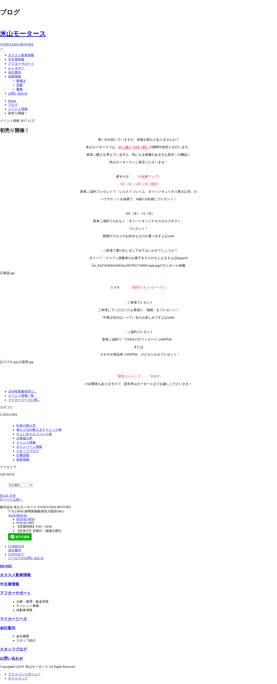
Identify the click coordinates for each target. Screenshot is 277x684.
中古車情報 (16, 59)
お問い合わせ (18, 93)
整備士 (21, 80)
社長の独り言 (26, 425)
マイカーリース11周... (24, 400)
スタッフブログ (27, 451)
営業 (19, 85)
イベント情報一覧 (21, 395)
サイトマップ (18, 678)
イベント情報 (26, 442)
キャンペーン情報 (29, 446)
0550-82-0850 (25, 519)
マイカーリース (13, 619)
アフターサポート (21, 63)
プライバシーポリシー (24, 674)
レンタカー (16, 68)
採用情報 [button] (14, 76)
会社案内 (14, 72)
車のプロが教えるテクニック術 (39, 429)
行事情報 (22, 455)
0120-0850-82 (18, 515)
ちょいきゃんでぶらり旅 (34, 434)
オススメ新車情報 (21, 55)
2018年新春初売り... (22, 391)
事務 (19, 89)
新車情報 (22, 459)
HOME (6, 566)
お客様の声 (24, 438)
